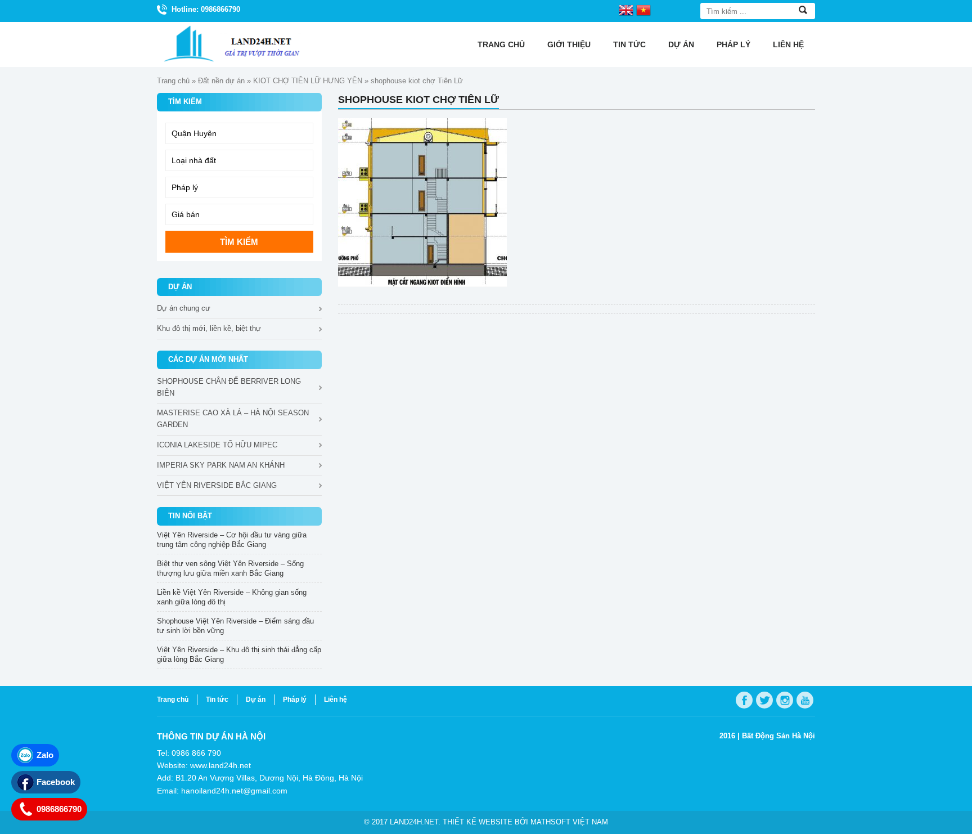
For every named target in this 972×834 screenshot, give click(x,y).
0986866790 (59, 809)
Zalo (45, 755)
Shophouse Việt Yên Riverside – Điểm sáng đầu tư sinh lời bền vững (235, 626)
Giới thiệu (569, 44)
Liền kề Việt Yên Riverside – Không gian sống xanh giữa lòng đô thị (232, 597)
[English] (626, 9)
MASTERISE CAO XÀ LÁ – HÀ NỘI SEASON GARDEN (233, 419)
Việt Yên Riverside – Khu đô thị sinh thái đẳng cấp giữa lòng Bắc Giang (239, 654)
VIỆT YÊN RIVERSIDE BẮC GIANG (217, 485)
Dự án (681, 44)
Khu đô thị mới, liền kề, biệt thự (209, 328)
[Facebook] (744, 700)
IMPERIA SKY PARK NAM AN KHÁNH (221, 465)
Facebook (56, 782)
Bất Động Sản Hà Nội (778, 736)
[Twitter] (764, 700)
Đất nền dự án (221, 81)
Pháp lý (733, 44)
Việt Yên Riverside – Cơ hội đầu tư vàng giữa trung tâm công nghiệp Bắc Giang (232, 540)
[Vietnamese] (643, 9)
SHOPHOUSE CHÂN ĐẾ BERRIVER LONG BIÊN (229, 387)
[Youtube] (804, 700)
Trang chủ (501, 44)
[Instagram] (784, 700)
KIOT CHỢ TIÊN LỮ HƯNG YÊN (307, 81)
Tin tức (629, 44)
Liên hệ (788, 44)
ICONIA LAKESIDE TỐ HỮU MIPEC (217, 445)
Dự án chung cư (183, 308)
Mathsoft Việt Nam (569, 822)
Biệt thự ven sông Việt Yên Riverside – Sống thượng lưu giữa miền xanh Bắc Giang (230, 568)
